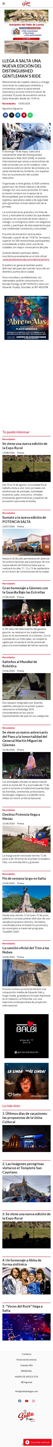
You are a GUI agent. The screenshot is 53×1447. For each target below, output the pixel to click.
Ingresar (28, 1382)
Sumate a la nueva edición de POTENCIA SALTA (24, 519)
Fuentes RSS (26, 1365)
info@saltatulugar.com (26, 1391)
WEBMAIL (26, 1370)
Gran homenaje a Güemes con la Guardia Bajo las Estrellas (25, 590)
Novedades (9, 103)
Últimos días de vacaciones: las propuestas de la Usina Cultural (25, 1117)
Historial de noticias (26, 1359)
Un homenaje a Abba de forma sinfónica (21, 1262)
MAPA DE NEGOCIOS (26, 1376)
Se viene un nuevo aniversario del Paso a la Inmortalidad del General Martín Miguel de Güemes (25, 738)
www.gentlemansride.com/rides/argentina (25, 259)
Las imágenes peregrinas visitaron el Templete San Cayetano (23, 1168)
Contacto (26, 1354)
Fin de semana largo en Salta (24, 878)
